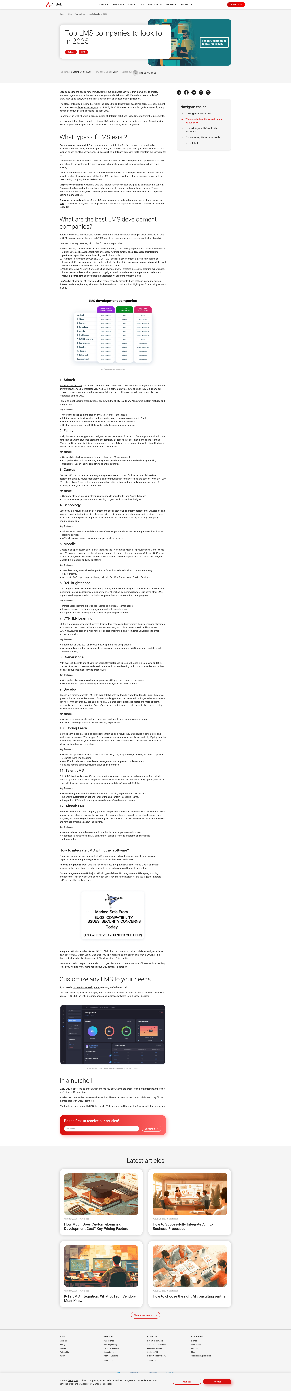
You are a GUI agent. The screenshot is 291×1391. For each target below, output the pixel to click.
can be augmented (132, 443)
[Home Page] (54, 4)
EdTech (102, 5)
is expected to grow (88, 107)
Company (185, 5)
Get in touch (98, 1106)
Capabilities (135, 5)
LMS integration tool (92, 996)
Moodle (63, 549)
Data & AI (117, 5)
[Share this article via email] (201, 92)
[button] (236, 4)
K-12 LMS (73, 996)
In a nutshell (192, 143)
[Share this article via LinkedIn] (193, 92)
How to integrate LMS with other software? (202, 130)
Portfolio (153, 5)
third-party (73, 1380)
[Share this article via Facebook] (186, 92)
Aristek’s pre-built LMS (71, 385)
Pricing (170, 5)
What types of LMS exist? (198, 113)
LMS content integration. (115, 966)
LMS (83, 52)
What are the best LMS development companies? (204, 121)
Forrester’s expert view (111, 243)
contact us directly (150, 238)
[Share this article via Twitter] (179, 92)
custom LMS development (86, 987)
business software (117, 996)
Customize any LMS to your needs (203, 137)
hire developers (126, 876)
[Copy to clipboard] (208, 92)
